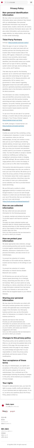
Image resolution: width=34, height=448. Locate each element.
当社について (4, 435)
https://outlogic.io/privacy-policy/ (18, 42)
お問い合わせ (4, 437)
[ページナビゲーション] (31, 2)
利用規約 (3, 433)
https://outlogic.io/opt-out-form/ (12, 120)
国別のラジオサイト (6, 423)
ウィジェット (4, 421)
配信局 (3, 419)
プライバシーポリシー (6, 431)
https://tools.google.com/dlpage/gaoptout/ (16, 201)
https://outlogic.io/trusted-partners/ (13, 126)
